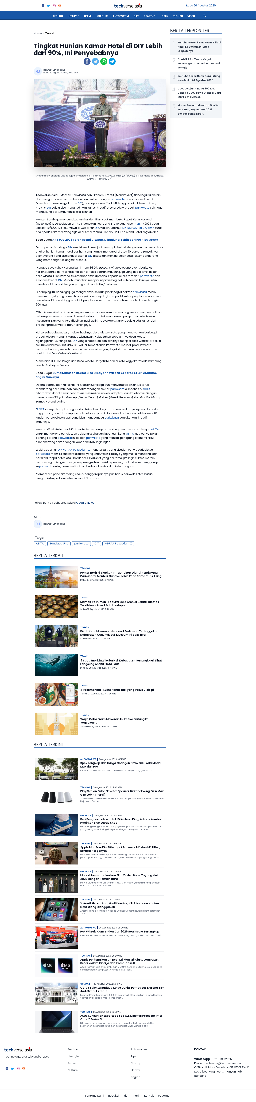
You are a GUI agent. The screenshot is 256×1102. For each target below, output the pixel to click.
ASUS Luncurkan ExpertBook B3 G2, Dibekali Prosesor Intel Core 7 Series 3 (121, 1017)
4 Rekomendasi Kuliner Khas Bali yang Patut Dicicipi (117, 690)
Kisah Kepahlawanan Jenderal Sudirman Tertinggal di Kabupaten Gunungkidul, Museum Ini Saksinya (118, 633)
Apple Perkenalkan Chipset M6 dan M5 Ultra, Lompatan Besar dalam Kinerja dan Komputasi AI (119, 961)
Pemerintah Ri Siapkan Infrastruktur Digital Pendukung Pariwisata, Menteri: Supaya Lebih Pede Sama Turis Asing (120, 574)
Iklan (126, 1096)
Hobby (164, 16)
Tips (136, 16)
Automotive (121, 16)
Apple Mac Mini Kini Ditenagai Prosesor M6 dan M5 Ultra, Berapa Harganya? (120, 849)
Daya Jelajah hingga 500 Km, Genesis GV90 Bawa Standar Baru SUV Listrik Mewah (199, 93)
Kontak (149, 1096)
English (178, 16)
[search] (204, 15)
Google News (85, 503)
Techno (58, 16)
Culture (102, 16)
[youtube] (60, 5)
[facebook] (43, 5)
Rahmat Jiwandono (54, 69)
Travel (88, 16)
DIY (79, 203)
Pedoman (164, 1096)
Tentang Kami (94, 1096)
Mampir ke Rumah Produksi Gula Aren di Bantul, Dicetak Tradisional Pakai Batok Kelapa (119, 603)
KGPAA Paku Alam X (140, 228)
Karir (136, 1096)
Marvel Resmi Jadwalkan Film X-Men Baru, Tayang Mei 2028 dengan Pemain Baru (119, 877)
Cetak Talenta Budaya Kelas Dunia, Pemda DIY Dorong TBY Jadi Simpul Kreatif (122, 989)
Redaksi (113, 1096)
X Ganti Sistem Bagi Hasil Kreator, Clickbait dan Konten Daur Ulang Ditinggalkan (119, 905)
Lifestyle (73, 16)
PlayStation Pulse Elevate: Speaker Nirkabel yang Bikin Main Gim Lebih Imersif (122, 793)
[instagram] (54, 5)
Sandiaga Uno (59, 543)
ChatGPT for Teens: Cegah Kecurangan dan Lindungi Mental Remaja (199, 63)
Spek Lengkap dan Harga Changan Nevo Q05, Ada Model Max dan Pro (120, 765)
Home (38, 33)
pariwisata (118, 199)
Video (191, 16)
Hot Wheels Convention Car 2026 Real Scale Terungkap (119, 932)
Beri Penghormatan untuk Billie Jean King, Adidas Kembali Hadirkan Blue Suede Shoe (121, 821)
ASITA (138, 224)
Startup (149, 16)
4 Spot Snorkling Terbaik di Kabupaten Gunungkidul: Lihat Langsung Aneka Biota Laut (121, 662)
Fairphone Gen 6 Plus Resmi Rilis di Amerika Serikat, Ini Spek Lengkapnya (199, 47)
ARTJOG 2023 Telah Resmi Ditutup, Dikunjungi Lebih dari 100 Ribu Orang (105, 240)
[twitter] (48, 5)
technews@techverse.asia (222, 1063)
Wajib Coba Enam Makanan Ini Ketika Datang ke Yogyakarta (114, 721)
